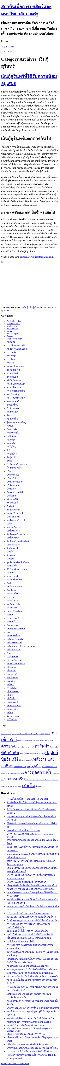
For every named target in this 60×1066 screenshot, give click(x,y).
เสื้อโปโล (11, 698)
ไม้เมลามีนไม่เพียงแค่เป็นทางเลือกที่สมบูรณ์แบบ (30, 973)
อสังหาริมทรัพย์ (14, 611)
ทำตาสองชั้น (54, 747)
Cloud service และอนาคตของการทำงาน (26, 1034)
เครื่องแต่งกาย (14, 649)
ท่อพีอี (21, 753)
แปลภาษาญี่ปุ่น (14, 705)
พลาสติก (17, 767)
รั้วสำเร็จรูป (12, 548)
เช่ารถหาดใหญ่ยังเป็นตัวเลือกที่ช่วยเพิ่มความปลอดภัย (32, 976)
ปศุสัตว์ (51, 752)
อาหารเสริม (14, 779)
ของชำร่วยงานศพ (15, 366)
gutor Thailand (21, 734)
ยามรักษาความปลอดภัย (49, 767)
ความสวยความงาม (16, 391)
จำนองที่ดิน (12, 405)
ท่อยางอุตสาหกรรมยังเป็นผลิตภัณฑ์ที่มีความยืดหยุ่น (32, 969)
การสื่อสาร (12, 359)
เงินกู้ (25, 307)
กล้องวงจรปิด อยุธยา (17, 349)
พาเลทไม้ (23, 767)
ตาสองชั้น (21, 747)
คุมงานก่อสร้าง (14, 401)
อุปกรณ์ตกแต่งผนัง (16, 628)
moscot (10, 331)
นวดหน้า (27, 753)
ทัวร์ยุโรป (11, 447)
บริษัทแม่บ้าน (13, 485)
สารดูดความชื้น (38, 772)
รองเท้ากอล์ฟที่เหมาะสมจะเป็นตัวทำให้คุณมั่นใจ (30, 1018)
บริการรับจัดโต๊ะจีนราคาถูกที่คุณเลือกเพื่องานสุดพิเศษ (33, 1008)
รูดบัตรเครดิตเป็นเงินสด (18, 562)
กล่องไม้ (47, 734)
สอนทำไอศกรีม (14, 579)
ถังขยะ (10, 426)
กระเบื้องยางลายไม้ (16, 345)
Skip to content (7, 46)
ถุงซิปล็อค (11, 436)
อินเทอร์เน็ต (12, 625)
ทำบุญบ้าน (12, 454)
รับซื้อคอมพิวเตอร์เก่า (17, 534)
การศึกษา (11, 356)
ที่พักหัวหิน (10, 752)
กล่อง (43, 734)
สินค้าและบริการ (15, 586)
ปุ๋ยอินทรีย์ (10, 759)
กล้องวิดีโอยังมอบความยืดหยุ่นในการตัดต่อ (28, 966)
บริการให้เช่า (13, 478)
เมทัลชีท (11, 681)
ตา (16, 747)
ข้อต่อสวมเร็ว (13, 370)
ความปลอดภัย (14, 387)
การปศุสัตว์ (12, 352)
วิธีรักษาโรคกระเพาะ (17, 569)
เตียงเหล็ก (11, 670)
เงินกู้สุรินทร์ (35, 307)
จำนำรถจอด (13, 408)
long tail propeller (32, 734)
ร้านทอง (11, 555)
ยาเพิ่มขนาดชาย (15, 773)
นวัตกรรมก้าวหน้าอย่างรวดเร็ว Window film (28, 913)
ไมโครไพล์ (12, 719)
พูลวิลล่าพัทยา (14, 510)
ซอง (28, 740)
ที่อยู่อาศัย (11, 457)
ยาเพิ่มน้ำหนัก (13, 517)
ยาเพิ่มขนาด (5, 773)
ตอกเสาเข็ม (12, 419)
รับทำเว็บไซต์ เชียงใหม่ (18, 541)
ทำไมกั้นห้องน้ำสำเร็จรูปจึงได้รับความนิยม (27, 799)
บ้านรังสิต (11, 489)
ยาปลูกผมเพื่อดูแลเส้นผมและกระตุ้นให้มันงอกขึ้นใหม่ (32, 1048)
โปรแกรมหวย (13, 716)
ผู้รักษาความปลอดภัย (26, 760)
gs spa (14, 734)
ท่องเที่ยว (11, 440)
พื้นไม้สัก (11, 506)
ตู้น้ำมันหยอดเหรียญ (16, 422)
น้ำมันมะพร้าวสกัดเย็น (17, 464)
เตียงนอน (11, 667)
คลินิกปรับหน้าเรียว (16, 384)
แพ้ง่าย (10, 712)
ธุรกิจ (9, 461)
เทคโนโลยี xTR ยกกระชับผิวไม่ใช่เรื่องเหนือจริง (30, 934)
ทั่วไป (9, 450)
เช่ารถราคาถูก (16, 786)
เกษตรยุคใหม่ (13, 635)
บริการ (10, 471)
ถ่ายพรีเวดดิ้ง (13, 433)
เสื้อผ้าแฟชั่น (13, 691)
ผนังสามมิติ (12, 499)
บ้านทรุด (42, 753)
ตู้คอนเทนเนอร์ (29, 747)
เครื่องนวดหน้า (30, 780)
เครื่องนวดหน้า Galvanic (43, 780)
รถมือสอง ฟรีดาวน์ (16, 520)
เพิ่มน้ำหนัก (12, 677)
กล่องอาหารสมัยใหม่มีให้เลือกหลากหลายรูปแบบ (30, 889)
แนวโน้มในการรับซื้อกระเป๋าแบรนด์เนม (26, 1025)
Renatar (10, 336)
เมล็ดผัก (10, 684)
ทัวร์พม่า (42, 746)
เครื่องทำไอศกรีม (15, 639)
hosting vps (12, 326)
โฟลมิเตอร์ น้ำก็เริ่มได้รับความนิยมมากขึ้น (27, 931)
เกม (8, 632)
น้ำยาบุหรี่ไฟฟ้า (14, 468)
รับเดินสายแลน (14, 544)
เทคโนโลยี (12, 674)
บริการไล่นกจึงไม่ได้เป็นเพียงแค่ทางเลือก (26, 882)
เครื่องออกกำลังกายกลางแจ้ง (21, 646)
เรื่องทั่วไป (11, 688)
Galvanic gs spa (6, 734)
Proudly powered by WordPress (15, 1063)
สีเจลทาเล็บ (12, 593)
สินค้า (9, 583)
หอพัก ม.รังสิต (13, 604)
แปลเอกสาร (12, 709)
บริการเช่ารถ (13, 475)
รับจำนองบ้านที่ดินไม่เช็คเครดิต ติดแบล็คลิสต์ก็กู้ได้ (31, 917)
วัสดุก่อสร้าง (13, 565)
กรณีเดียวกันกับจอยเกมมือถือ (21, 941)
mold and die (12, 328)
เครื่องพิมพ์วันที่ (14, 642)
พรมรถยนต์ (12, 503)
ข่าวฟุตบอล (12, 377)
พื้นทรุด (29, 767)
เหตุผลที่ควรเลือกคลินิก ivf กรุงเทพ (23, 830)
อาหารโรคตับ (13, 618)
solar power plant (14, 339)
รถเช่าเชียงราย (14, 527)
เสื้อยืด (10, 695)
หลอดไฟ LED (13, 600)
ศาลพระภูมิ (12, 576)
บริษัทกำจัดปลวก (15, 482)
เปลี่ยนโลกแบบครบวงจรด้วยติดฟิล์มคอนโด (28, 1044)
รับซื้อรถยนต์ (13, 537)
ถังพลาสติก (12, 429)
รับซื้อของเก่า (13, 531)
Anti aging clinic (14, 321)
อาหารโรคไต (13, 621)
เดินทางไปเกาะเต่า (16, 663)
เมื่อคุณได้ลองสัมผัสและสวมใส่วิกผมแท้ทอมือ (29, 938)
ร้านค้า (10, 551)
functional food (13, 323)
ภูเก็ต (36, 766)
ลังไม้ (22, 773)
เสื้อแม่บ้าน (39, 786)
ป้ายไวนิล (11, 496)
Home (9, 51)
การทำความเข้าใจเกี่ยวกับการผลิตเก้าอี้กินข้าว (29, 1051)
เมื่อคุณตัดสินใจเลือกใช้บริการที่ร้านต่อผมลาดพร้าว (32, 885)
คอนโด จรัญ (13, 394)
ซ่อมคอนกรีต (49, 740)
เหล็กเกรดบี (12, 702)
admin (6, 310)
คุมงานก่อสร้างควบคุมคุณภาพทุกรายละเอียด (29, 1022)
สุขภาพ (10, 597)
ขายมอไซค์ (12, 373)
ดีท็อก (9, 415)
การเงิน (10, 363)
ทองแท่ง (11, 443)
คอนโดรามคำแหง (16, 398)
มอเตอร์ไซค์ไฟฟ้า (15, 513)
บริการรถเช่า (34, 753)
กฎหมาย (11, 342)
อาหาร (10, 614)
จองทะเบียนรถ (22, 740)
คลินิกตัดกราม (14, 380)
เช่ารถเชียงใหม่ (14, 660)
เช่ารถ (10, 786)
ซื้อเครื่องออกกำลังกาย (37, 740)
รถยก (9, 524)
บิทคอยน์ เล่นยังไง (15, 492)
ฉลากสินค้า (12, 412)
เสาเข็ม (28, 785)
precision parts (13, 333)
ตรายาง (8, 746)
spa (40, 734)
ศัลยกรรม (11, 572)
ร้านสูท (10, 558)
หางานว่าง (12, 607)
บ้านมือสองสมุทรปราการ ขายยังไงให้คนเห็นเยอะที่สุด (33, 920)
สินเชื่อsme (12, 590)
